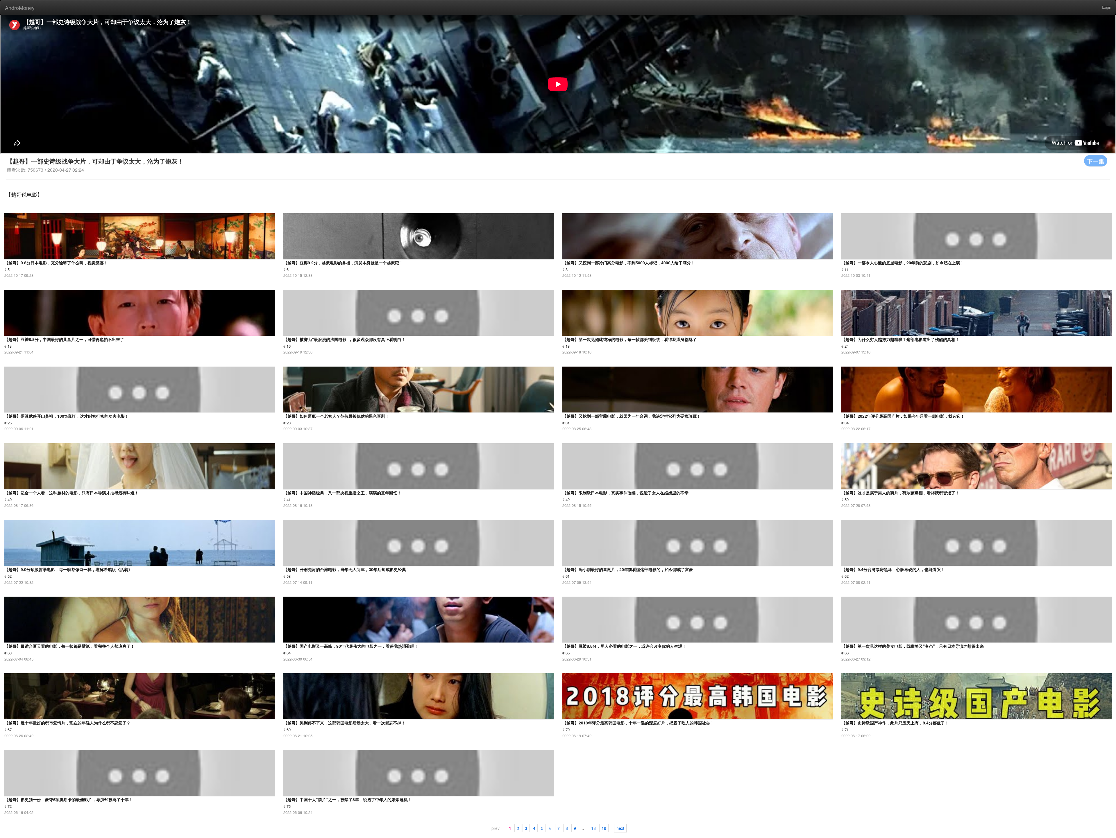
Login (1106, 8)
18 (593, 828)
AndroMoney (20, 7)
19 (604, 828)
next (620, 828)
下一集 (1095, 161)
